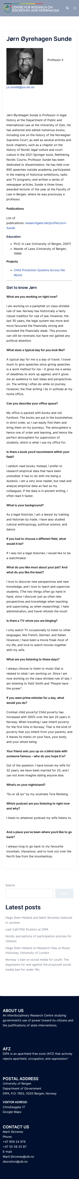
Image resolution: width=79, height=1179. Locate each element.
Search (10, 885)
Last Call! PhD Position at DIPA (27, 929)
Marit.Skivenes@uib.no (18, 1156)
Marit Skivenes (13, 1132)
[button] (67, 8)
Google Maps (12, 1112)
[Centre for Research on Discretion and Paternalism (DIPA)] (31, 8)
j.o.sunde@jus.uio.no (20, 87)
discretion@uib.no (15, 1161)
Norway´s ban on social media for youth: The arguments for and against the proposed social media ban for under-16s (38, 964)
